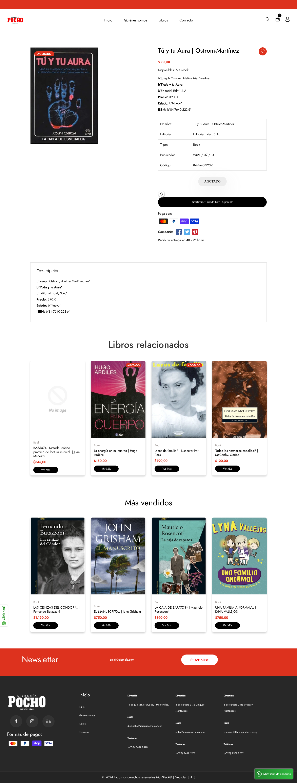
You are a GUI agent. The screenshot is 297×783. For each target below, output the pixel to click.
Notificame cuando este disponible (212, 202)
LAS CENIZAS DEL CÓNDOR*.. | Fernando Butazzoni (56, 609)
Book (196, 144)
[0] (277, 20)
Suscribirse (199, 660)
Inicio (108, 20)
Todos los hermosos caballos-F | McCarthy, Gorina (236, 452)
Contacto (186, 20)
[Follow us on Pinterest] (195, 232)
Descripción (48, 271)
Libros (163, 20)
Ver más (45, 469)
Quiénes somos (135, 20)
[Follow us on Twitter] (187, 232)
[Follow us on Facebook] (179, 232)
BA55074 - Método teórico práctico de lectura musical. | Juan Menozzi (56, 452)
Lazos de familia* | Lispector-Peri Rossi (177, 452)
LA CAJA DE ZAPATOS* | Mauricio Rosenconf (179, 609)
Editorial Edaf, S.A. (206, 134)
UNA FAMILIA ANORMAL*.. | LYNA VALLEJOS (235, 609)
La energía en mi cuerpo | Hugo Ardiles (115, 452)
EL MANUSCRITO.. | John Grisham (117, 611)
